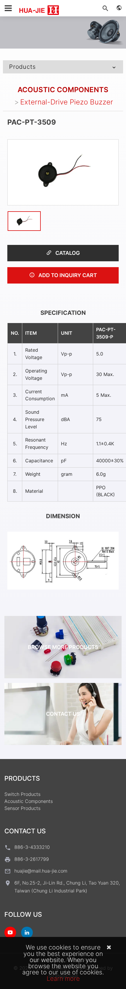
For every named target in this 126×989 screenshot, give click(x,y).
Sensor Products (22, 808)
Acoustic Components (63, 89)
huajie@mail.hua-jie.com (40, 871)
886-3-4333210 (32, 847)
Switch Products (22, 794)
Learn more (63, 978)
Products (22, 66)
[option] (63, 172)
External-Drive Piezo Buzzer (66, 102)
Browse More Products (63, 647)
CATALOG (67, 253)
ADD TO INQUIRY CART (67, 275)
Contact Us (63, 714)
